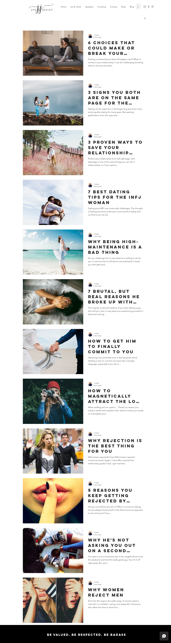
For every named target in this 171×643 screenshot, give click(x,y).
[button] (89, 6)
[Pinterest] (152, 6)
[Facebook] (148, 6)
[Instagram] (144, 6)
